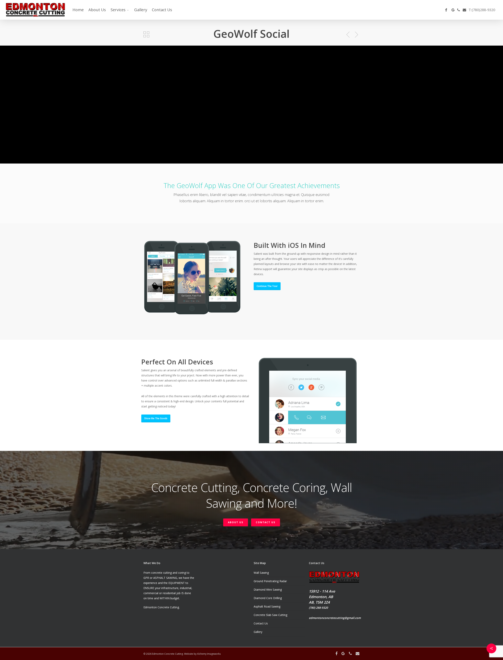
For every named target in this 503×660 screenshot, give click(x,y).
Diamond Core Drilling (268, 598)
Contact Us (265, 522)
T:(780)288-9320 (482, 9)
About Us (235, 522)
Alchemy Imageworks (209, 653)
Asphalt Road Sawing (267, 606)
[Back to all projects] (146, 34)
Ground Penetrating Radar (270, 581)
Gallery (258, 632)
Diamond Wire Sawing (268, 589)
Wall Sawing (261, 573)
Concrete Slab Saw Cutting (270, 615)
